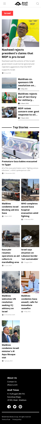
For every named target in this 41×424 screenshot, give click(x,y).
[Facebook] (9, 406)
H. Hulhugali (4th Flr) (16, 394)
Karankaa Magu (14, 397)
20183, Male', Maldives (16, 400)
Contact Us (12, 381)
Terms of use (6, 419)
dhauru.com (12, 385)
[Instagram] (20, 406)
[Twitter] (14, 406)
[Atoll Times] (21, 4)
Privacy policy (17, 419)
